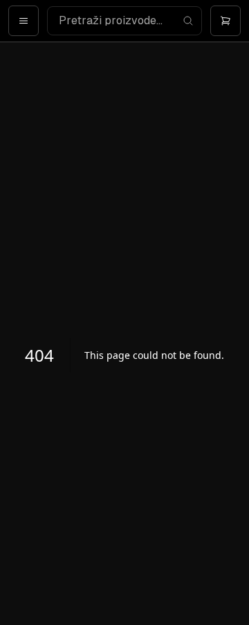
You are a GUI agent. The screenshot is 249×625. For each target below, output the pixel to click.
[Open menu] (23, 21)
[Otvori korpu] (225, 21)
